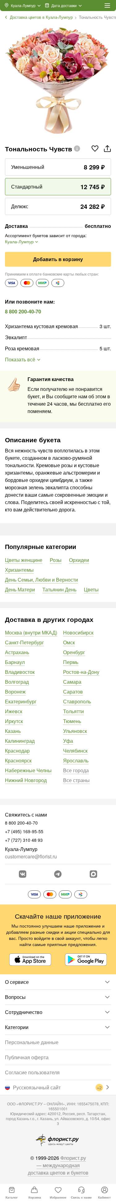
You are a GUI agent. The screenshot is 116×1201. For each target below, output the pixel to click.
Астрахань (17, 652)
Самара (72, 681)
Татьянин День (59, 589)
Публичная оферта (27, 1057)
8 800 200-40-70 (23, 311)
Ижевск (13, 711)
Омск (69, 642)
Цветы (91, 589)
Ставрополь (77, 701)
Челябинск (75, 750)
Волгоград (17, 681)
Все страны (76, 780)
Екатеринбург (21, 701)
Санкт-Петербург (24, 642)
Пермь (70, 662)
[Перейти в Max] (93, 874)
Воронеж (15, 691)
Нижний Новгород (26, 780)
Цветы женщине (23, 559)
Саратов (73, 691)
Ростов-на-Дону (81, 671)
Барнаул (15, 662)
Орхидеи (79, 559)
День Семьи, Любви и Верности (41, 579)
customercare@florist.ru (31, 856)
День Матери (20, 589)
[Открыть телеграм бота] (58, 874)
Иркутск (14, 721)
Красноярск (18, 760)
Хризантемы (19, 569)
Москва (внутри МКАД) (31, 632)
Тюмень (72, 721)
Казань (13, 730)
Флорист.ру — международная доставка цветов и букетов (58, 1165)
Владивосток (20, 671)
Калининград (20, 740)
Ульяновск (75, 730)
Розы (56, 559)
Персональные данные (31, 1042)
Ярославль (75, 760)
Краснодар (17, 750)
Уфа (68, 740)
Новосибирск (78, 632)
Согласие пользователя (32, 1072)
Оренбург (74, 652)
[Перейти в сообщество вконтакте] (22, 874)
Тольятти (73, 711)
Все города (76, 770)
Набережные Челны (28, 770)
